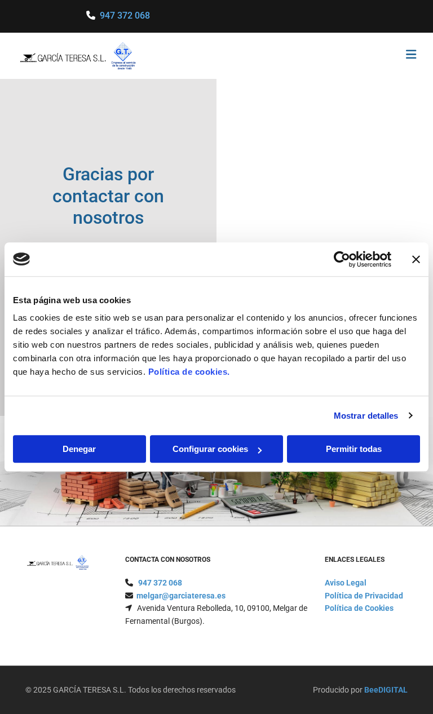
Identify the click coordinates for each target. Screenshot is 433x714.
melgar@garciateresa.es (181, 595)
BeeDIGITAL (386, 689)
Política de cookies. (189, 371)
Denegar (79, 449)
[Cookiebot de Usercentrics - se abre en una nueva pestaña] (342, 259)
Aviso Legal (345, 582)
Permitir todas (354, 449)
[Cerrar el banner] (416, 259)
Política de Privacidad (364, 595)
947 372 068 (125, 15)
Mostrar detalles (366, 415)
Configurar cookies (210, 449)
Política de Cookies (359, 608)
